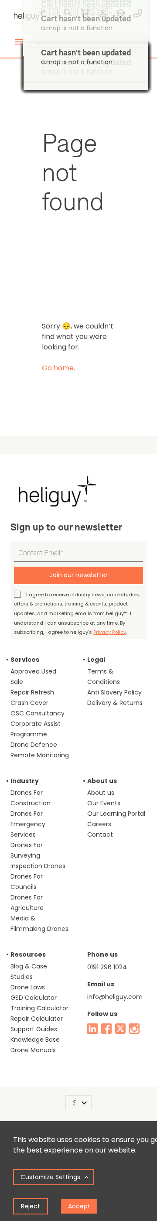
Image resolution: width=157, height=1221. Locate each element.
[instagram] (134, 1028)
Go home (58, 368)
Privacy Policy (109, 632)
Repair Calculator (36, 1018)
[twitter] (120, 1028)
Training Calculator (39, 1008)
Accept (79, 1206)
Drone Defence (33, 744)
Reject (30, 1206)
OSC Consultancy (37, 713)
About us (100, 792)
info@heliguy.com (115, 997)
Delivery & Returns (115, 702)
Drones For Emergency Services (27, 824)
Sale (16, 681)
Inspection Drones (37, 866)
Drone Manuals (33, 1050)
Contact (100, 834)
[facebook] (106, 1028)
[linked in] (92, 1028)
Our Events (103, 803)
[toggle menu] (19, 42)
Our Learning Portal (116, 813)
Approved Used (33, 671)
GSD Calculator (33, 997)
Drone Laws (27, 987)
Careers (99, 824)
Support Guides (33, 1029)
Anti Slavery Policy (114, 692)
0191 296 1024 (107, 967)
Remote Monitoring (39, 755)
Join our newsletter (79, 575)
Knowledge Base (35, 1039)
